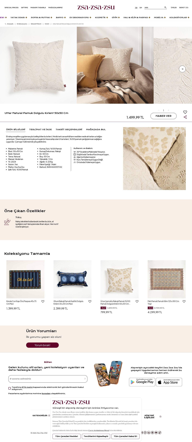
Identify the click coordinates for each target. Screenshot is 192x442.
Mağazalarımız (55, 8)
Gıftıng (24, 8)
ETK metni (27, 387)
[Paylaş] (185, 117)
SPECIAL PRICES (11, 8)
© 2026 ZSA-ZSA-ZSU (39, 433)
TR (136, 8)
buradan (46, 393)
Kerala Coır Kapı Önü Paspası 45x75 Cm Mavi (21, 302)
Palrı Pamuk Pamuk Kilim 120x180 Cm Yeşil (163, 302)
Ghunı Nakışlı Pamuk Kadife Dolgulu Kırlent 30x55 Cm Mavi (68, 302)
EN (141, 8)
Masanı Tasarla (38, 8)
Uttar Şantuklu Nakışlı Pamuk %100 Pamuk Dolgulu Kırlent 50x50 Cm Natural (115, 302)
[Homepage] (96, 7)
